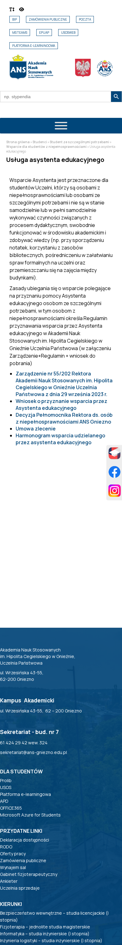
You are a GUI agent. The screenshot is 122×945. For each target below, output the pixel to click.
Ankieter (9, 881)
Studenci (40, 142)
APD (4, 801)
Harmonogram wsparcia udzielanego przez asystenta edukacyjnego (60, 439)
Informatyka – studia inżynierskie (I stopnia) (44, 934)
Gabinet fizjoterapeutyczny (28, 874)
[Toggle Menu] (61, 125)
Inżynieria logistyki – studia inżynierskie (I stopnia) (51, 940)
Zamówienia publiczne (48, 19)
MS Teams (19, 32)
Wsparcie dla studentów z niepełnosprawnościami (46, 146)
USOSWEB (68, 32)
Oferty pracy (13, 854)
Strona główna (18, 142)
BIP (14, 19)
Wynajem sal (13, 867)
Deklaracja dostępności (24, 840)
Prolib (6, 780)
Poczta (85, 19)
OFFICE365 (11, 808)
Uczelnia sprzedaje (20, 888)
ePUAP (44, 32)
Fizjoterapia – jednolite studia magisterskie (45, 927)
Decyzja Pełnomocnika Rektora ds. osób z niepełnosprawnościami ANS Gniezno (64, 418)
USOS (5, 787)
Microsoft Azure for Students (30, 815)
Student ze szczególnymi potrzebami (79, 142)
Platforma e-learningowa (33, 45)
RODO (6, 847)
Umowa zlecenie (36, 428)
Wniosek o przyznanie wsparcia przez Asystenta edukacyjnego (61, 404)
